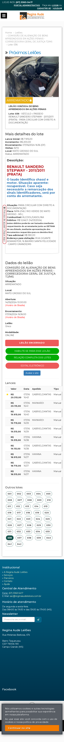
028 (29, 525)
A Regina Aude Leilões (15, 572)
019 (37, 512)
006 (10, 500)
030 (48, 525)
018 (28, 512)
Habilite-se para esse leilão (32, 351)
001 (9, 493)
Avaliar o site (32, 373)
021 (9, 519)
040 (48, 537)
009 (39, 500)
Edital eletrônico (32, 365)
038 (29, 537)
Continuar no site (19, 728)
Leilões (18, 32)
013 (27, 506)
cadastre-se (44, 8)
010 (49, 500)
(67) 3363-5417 (16, 593)
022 (19, 519)
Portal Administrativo (27, 5)
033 (28, 531)
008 (29, 500)
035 (48, 531)
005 (48, 493)
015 (45, 506)
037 (19, 537)
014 (36, 506)
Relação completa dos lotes (32, 357)
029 (39, 525)
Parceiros (9, 578)
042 (19, 544)
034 (38, 531)
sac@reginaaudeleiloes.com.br (25, 596)
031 (9, 531)
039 (39, 537)
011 (9, 506)
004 (38, 493)
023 (28, 519)
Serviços (8, 575)
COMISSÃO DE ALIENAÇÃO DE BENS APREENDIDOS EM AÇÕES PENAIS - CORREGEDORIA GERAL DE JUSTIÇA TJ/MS (28, 38)
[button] (9, 76)
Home (8, 32)
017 (19, 512)
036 (10, 537)
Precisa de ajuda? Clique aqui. (4, 225)
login (55, 5)
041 (10, 544)
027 (19, 525)
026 (10, 525)
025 (48, 519)
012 (18, 506)
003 (28, 493)
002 (19, 493)
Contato (8, 581)
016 (9, 512)
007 (19, 500)
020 (47, 512)
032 (19, 531)
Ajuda (56, 8)
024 (38, 519)
